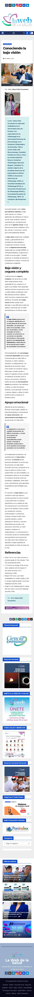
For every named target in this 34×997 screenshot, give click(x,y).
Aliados (11, 984)
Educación (8, 910)
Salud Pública (8, 873)
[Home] (2, 33)
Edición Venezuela (22, 993)
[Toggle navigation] (14, 33)
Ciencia (20, 987)
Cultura (7, 930)
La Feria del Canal (10, 932)
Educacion (28, 984)
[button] (24, 33)
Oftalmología (7, 44)
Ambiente (5, 987)
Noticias (14, 993)
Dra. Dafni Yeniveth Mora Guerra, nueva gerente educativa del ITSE (16, 913)
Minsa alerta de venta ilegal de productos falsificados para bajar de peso (16, 893)
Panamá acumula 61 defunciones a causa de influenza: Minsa (15, 876)
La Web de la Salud (17, 961)
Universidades (28, 987)
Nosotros (5, 984)
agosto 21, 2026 (11, 898)
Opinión (8, 993)
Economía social (19, 984)
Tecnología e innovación (9, 990)
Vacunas (29, 990)
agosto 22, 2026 (12, 879)
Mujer (15, 987)
